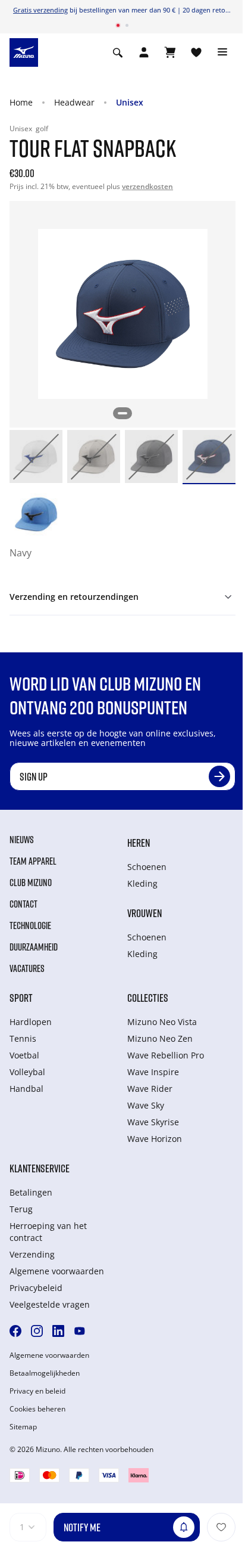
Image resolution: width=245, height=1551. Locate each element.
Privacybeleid (36, 1287)
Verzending (32, 1254)
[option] (36, 456)
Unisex (129, 102)
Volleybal (27, 1072)
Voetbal (24, 1055)
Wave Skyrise (153, 1122)
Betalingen (31, 1192)
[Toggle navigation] (222, 52)
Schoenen (147, 866)
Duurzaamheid (34, 947)
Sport (21, 997)
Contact (23, 904)
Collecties (147, 997)
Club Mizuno (31, 883)
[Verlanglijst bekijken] (196, 52)
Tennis (23, 1038)
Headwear (74, 102)
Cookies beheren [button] (37, 1409)
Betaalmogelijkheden (45, 1373)
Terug (21, 1209)
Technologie (30, 925)
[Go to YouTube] (80, 1331)
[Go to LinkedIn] (58, 1331)
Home (21, 102)
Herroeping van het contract (48, 1231)
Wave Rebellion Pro (165, 1055)
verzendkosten (147, 186)
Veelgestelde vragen (50, 1304)
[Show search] (118, 52)
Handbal (26, 1088)
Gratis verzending (40, 9)
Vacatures (27, 968)
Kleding (142, 883)
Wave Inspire (153, 1072)
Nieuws (22, 840)
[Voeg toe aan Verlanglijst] (221, 1527)
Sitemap (23, 1427)
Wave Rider (149, 1088)
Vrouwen (144, 913)
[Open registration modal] (144, 52)
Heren (138, 842)
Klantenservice (40, 1168)
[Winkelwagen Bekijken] (170, 52)
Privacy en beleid (37, 1391)
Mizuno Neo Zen (160, 1038)
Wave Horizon (154, 1138)
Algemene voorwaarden (57, 1271)
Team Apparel (33, 861)
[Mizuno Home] (24, 51)
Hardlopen (31, 1021)
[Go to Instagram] (37, 1331)
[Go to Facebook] (15, 1331)
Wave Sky (145, 1105)
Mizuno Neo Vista (162, 1021)
